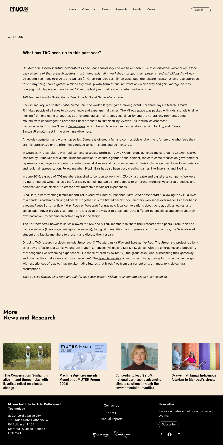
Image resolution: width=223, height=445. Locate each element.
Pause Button (44, 205)
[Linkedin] (178, 434)
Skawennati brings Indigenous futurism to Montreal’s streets (194, 377)
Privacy (111, 412)
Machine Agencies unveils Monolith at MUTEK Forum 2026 (79, 379)
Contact (151, 9)
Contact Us (111, 405)
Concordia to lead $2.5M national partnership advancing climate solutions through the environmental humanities (138, 381)
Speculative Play (109, 258)
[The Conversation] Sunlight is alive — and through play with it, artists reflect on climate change (25, 381)
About (72, 9)
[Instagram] (160, 434)
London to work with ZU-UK (113, 176)
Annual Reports (111, 418)
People (137, 9)
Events (106, 9)
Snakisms (163, 168)
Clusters (87, 9)
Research (121, 9)
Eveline (181, 168)
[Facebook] (169, 434)
